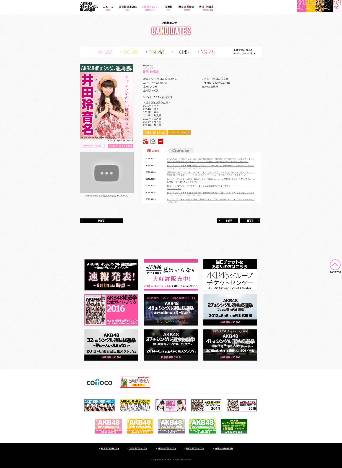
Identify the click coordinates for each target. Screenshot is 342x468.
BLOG (153, 141)
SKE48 (310, 6)
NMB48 (319, 6)
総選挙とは (127, 7)
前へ (227, 220)
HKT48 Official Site (195, 448)
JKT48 (337, 6)
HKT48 (328, 6)
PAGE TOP (335, 266)
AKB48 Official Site (110, 448)
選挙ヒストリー (186, 7)
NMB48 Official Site (167, 448)
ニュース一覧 (108, 7)
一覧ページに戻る (101, 220)
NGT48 (210, 52)
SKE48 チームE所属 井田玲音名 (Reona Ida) (106, 195)
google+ (145, 141)
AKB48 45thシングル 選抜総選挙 (90, 7)
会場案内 (207, 7)
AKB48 (301, 6)
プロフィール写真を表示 (120, 146)
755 (160, 141)
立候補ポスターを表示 (92, 146)
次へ (250, 220)
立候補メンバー (150, 7)
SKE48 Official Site (138, 448)
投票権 (168, 7)
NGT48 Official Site (224, 448)
